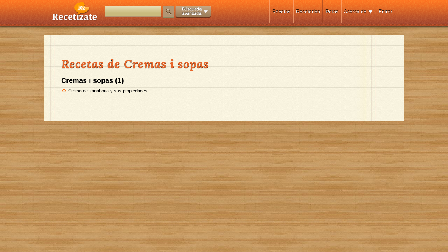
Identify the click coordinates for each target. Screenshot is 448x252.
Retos (332, 11)
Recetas (281, 11)
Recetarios (308, 11)
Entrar (385, 11)
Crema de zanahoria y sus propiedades (107, 90)
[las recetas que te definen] (75, 19)
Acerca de (355, 11)
